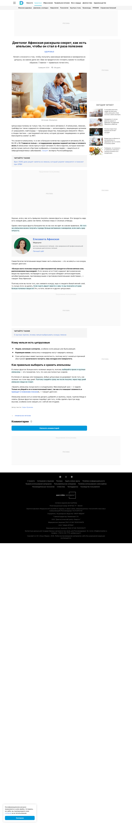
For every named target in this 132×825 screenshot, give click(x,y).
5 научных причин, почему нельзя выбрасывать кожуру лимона (40, 335)
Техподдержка (72, 487)
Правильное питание (62, 3)
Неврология (54, 8)
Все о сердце (76, 3)
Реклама (59, 481)
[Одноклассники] (66, 476)
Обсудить (57, 67)
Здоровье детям (100, 3)
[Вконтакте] (60, 476)
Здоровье (38, 3)
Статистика (61, 487)
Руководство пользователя (90, 487)
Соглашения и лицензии (45, 481)
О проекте (31, 481)
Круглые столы (75, 8)
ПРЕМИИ (96, 8)
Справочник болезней (108, 8)
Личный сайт (38, 251)
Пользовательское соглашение (65, 484)
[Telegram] (72, 476)
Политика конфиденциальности (93, 481)
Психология (64, 8)
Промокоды (86, 8)
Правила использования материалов (39, 484)
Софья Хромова (27, 407)
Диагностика (87, 3)
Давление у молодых (40, 8)
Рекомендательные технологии (43, 487)
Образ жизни (48, 3)
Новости (29, 3)
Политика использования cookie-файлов (92, 484)
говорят (45, 151)
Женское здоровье (25, 8)
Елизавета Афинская (46, 239)
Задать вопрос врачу (72, 481)
